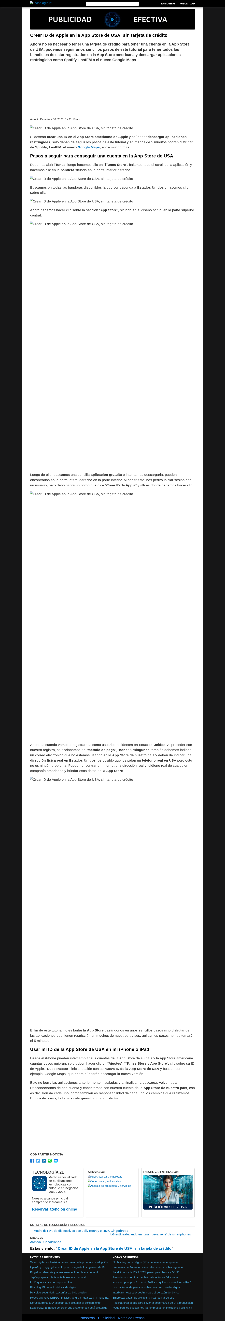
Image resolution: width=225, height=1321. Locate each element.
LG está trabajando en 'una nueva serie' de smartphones (150, 1234)
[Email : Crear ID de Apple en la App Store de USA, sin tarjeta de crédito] (56, 1161)
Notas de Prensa (131, 1318)
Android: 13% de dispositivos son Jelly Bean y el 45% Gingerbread (81, 1230)
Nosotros (168, 3)
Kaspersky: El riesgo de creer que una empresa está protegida (68, 1307)
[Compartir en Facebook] (32, 1161)
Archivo (35, 1242)
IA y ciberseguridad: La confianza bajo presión (58, 1292)
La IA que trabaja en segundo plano (51, 1282)
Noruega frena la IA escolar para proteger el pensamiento (65, 1302)
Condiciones (52, 1242)
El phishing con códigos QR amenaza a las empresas (145, 1262)
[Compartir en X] (38, 1161)
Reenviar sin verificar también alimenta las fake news (145, 1277)
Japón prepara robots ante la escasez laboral (58, 1277)
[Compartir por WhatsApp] (50, 1161)
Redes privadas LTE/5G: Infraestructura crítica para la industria (69, 1297)
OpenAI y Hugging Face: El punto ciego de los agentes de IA (67, 1267)
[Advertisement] (112, 89)
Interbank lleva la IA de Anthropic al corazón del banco (145, 1292)
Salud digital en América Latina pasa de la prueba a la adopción (69, 1262)
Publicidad (187, 3)
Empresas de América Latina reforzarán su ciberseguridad (148, 1267)
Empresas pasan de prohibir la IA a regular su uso (143, 1297)
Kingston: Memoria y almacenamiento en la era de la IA (64, 1272)
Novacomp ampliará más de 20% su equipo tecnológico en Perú (151, 1282)
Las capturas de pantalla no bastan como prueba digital (146, 1287)
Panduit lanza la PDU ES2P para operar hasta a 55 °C (145, 1272)
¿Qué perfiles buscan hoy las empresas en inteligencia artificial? (152, 1307)
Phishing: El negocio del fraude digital (53, 1287)
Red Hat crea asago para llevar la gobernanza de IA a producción (152, 1302)
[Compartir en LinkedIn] (44, 1161)
